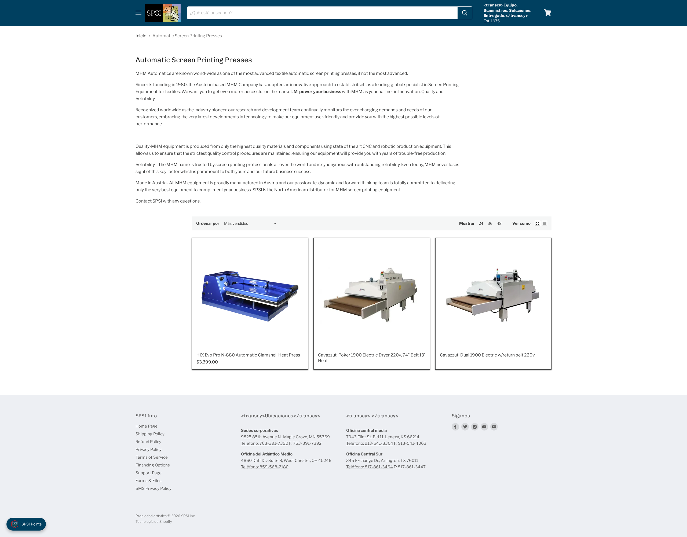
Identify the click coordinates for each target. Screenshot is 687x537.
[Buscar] (465, 13)
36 (490, 223)
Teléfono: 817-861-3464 (369, 467)
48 (499, 223)
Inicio (141, 36)
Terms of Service (152, 457)
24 (481, 223)
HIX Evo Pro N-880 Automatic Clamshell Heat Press (248, 355)
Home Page (147, 426)
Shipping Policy (150, 434)
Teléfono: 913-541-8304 (369, 443)
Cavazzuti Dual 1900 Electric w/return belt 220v (487, 355)
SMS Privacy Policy (153, 488)
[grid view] (537, 223)
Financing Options (153, 465)
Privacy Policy (149, 449)
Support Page (149, 472)
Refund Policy (148, 441)
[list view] (544, 223)
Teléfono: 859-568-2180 (264, 467)
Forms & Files (149, 480)
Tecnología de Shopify (154, 521)
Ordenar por (207, 223)
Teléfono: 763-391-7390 (264, 443)
